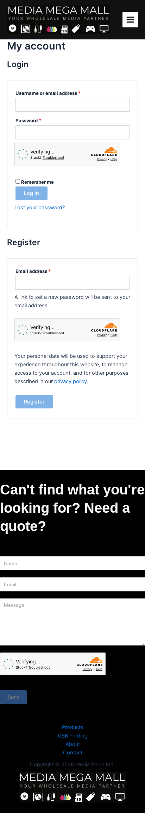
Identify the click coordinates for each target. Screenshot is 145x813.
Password (38, 120)
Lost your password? (39, 207)
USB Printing (73, 736)
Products (72, 727)
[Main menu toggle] (130, 19)
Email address (43, 271)
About (72, 744)
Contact (72, 752)
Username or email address (58, 93)
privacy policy (70, 381)
